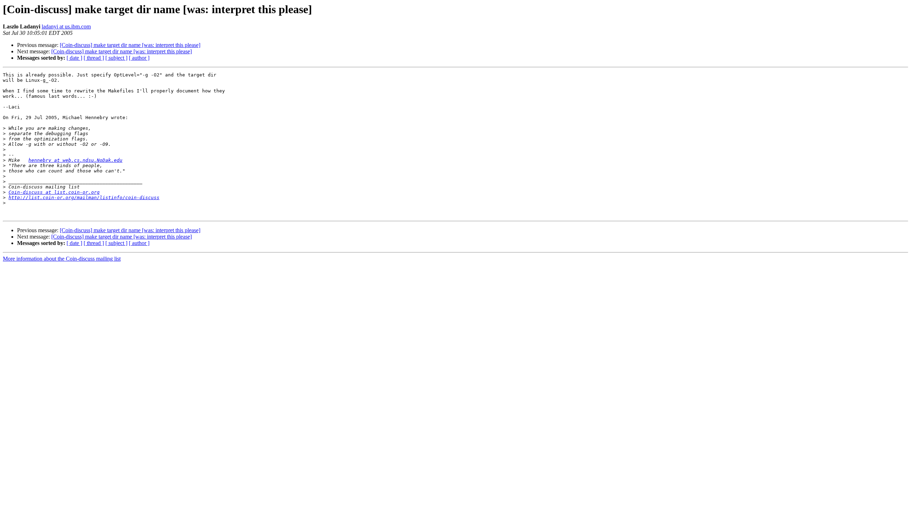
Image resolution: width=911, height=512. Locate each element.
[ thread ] (94, 58)
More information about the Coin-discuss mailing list (62, 259)
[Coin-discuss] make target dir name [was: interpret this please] (130, 45)
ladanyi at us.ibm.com (66, 26)
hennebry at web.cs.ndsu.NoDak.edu (75, 160)
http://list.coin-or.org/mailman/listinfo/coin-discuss (84, 197)
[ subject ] (116, 58)
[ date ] (74, 58)
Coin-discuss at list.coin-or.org (54, 192)
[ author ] (139, 58)
